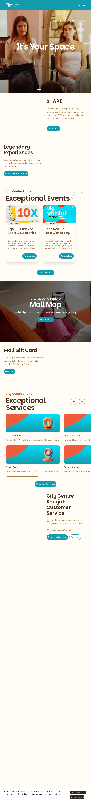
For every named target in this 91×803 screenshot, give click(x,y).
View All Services (45, 484)
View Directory (80, 72)
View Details (29, 256)
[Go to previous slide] (74, 401)
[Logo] (12, 5)
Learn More (53, 128)
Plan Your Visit (45, 319)
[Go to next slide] (82, 401)
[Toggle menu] (83, 5)
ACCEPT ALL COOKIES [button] (78, 792)
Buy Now (9, 371)
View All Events (45, 273)
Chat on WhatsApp (57, 537)
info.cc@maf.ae (64, 529)
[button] (77, 797)
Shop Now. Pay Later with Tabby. (57, 231)
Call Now (75, 537)
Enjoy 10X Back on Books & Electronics (22, 231)
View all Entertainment (16, 174)
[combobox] (79, 4)
